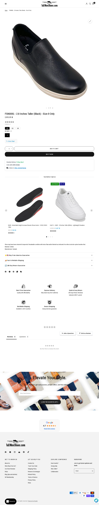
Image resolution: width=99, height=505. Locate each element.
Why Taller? (54, 469)
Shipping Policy (32, 469)
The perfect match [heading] (50, 177)
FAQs (6, 472)
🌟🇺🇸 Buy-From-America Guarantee (17, 255)
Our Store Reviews (10, 469)
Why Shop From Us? (10, 466)
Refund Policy (31, 474)
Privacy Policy (31, 480)
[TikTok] (30, 452)
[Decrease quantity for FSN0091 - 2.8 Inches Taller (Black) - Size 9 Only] (6, 148)
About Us (7, 463)
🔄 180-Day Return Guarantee (15, 265)
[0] (93, 4)
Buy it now (49, 154)
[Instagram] (16, 452)
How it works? (54, 463)
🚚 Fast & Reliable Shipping (14, 260)
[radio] (7, 135)
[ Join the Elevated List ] (49, 402)
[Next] (52, 108)
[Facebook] (6, 272)
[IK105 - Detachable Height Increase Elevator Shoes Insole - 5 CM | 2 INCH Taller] (28, 202)
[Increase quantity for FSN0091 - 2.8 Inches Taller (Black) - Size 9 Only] (11, 148)
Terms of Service (32, 477)
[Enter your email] (92, 471)
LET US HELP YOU (34, 459)
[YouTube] (20, 452)
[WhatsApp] (17, 272)
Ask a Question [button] (69, 333)
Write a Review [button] (86, 333)
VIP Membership (9, 477)
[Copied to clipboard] (21, 272)
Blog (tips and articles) (11, 474)
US (7, 128)
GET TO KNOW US (11, 459)
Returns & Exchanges (34, 472)
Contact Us (31, 463)
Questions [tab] (22, 337)
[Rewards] (10, 501)
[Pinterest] (14, 272)
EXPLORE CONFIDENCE (59, 459)
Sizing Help (54, 466)
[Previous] (6, 210)
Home (6, 10)
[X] (10, 272)
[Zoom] (90, 21)
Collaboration (54, 472)
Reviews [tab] (10, 337)
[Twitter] (11, 452)
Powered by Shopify (33, 501)
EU (12, 128)
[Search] (90, 4)
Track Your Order (32, 466)
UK (18, 128)
